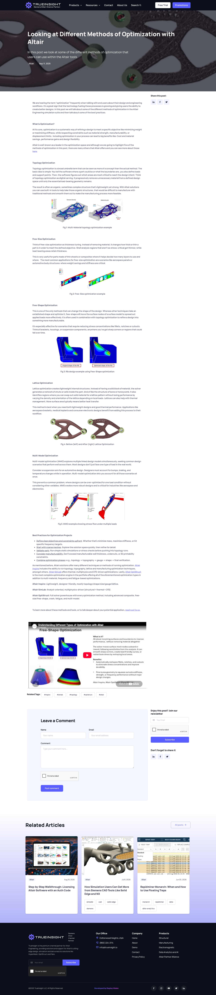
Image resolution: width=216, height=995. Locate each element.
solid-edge (111, 902)
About (135, 942)
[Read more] (52, 855)
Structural (163, 938)
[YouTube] (169, 988)
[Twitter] (166, 102)
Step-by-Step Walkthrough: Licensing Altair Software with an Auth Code (51, 888)
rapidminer (159, 902)
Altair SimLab (55, 571)
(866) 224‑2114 (106, 942)
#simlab (60, 695)
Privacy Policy (138, 956)
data (171, 902)
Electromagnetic (166, 947)
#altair (101, 695)
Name (43, 729)
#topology (73, 695)
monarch (146, 902)
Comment (45, 743)
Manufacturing (166, 942)
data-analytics (148, 908)
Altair (32, 879)
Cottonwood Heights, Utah (112, 938)
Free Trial (163, 5)
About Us (122, 5)
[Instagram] (161, 988)
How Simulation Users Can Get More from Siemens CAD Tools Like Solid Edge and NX (106, 890)
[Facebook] (160, 102)
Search (135, 5)
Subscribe (170, 739)
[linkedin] (183, 988)
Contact (108, 5)
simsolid (90, 902)
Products (74, 5)
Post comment (52, 788)
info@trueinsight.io (108, 947)
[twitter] (176, 988)
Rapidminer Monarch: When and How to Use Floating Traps (163, 888)
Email (91, 729)
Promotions (181, 5)
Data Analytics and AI (168, 952)
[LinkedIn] (153, 102)
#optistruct (88, 695)
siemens (90, 908)
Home (134, 938)
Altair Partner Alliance (169, 956)
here (34, 151)
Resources (92, 5)
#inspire (47, 695)
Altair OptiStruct (133, 571)
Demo (134, 947)
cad (100, 902)
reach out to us (132, 610)
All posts (179, 824)
